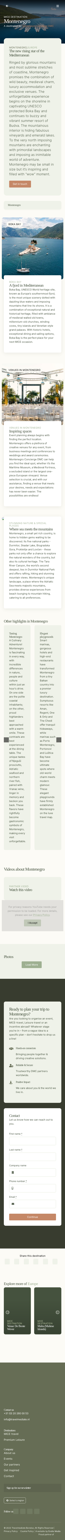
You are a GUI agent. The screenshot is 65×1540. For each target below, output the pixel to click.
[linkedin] (29, 1511)
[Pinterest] (45, 1262)
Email (13, 1196)
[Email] (55, 1262)
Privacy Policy (41, 914)
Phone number (18, 1181)
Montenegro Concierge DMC (38, 25)
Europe (32, 47)
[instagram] (23, 1511)
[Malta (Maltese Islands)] (47, 1310)
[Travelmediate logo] (32, 2)
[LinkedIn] (26, 1262)
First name (15, 1133)
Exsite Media (54, 1531)
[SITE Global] (58, 1534)
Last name (15, 1149)
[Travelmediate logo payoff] (25, 1379)
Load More (32, 964)
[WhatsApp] (35, 1262)
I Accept (32, 922)
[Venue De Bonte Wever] (17, 1310)
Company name (17, 1165)
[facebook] (15, 1511)
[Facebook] (7, 1262)
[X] (16, 1262)
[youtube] (37, 1511)
